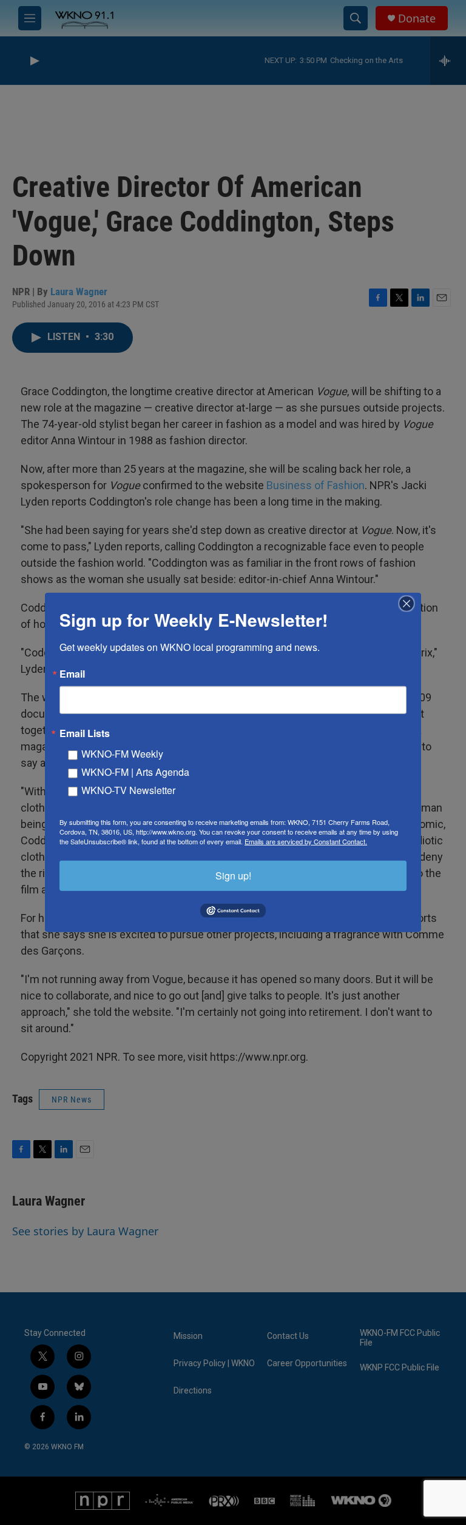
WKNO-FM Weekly (122, 754)
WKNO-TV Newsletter (128, 790)
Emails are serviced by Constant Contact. (306, 841)
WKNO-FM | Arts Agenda (135, 772)
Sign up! (233, 876)
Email (72, 674)
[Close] (410, 603)
